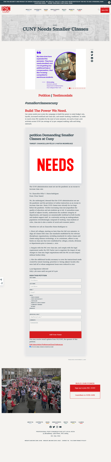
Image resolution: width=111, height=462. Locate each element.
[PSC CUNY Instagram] (57, 427)
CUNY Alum (34, 301)
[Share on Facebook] (92, 52)
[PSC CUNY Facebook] (50, 427)
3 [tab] (71, 88)
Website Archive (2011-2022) (52, 440)
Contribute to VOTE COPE (85, 395)
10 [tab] (84, 88)
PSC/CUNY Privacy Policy (78, 440)
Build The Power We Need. (46, 110)
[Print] (92, 61)
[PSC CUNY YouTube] (60, 427)
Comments (33, 320)
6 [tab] (77, 88)
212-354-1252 (55, 436)
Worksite (32, 308)
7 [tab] (79, 88)
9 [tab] (82, 88)
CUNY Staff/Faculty (36, 299)
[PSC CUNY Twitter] (54, 427)
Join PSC (105, 10)
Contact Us (65, 440)
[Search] (98, 10)
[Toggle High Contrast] (1, 279)
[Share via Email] (92, 58)
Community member (36, 304)
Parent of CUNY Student (38, 302)
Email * (31, 289)
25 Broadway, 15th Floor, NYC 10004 (55, 433)
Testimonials (62, 95)
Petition (44, 95)
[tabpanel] (55, 69)
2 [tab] (69, 88)
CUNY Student (35, 297)
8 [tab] (80, 88)
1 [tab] (67, 88)
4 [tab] (73, 88)
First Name (33, 277)
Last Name (32, 283)
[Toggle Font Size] (1, 283)
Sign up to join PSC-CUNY (85, 388)
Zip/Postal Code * (35, 314)
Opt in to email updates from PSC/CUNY (42, 347)
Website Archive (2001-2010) (33, 440)
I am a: (31, 295)
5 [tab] (75, 88)
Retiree (33, 306)
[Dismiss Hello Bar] (109, 2)
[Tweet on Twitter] (92, 55)
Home (55, 25)
